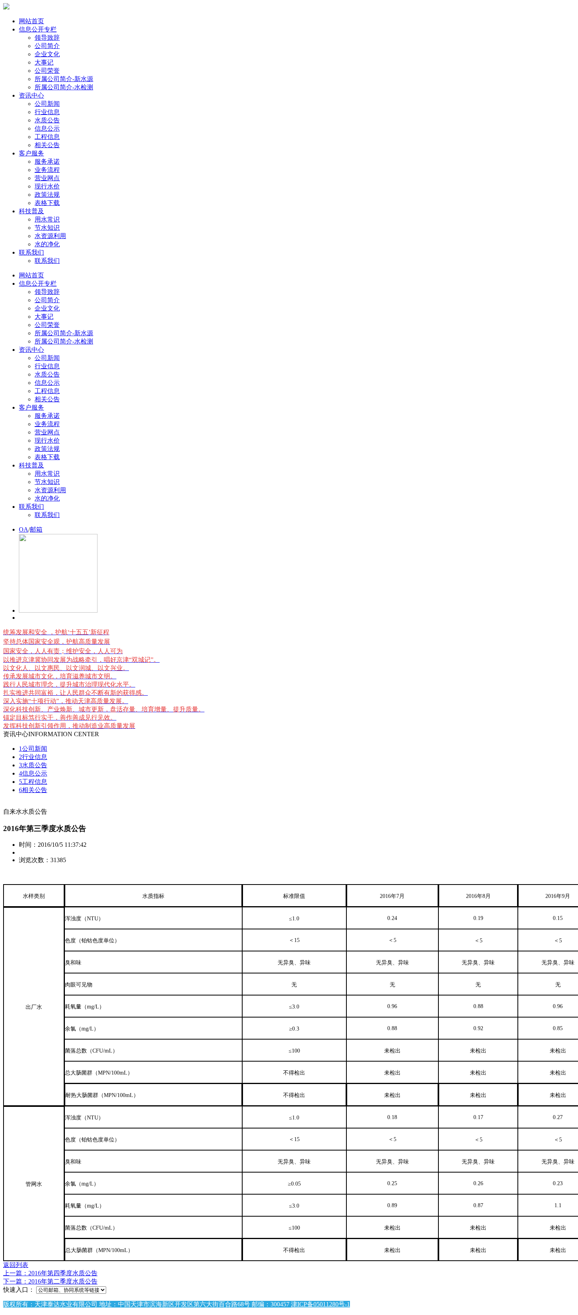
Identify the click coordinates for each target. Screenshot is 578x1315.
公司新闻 (47, 103)
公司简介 (47, 45)
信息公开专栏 (38, 29)
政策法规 (47, 194)
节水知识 (47, 227)
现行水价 (47, 186)
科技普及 (31, 211)
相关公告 (47, 145)
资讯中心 (31, 95)
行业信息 (47, 112)
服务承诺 (47, 161)
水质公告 (47, 120)
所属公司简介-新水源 (64, 79)
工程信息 (47, 136)
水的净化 (47, 244)
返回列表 (15, 1264)
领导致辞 (47, 37)
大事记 (44, 62)
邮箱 (36, 529)
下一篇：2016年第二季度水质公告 (50, 1281)
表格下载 (47, 202)
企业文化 (47, 54)
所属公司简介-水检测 (64, 87)
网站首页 (31, 21)
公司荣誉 (47, 70)
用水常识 (47, 219)
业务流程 (47, 169)
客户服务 (31, 153)
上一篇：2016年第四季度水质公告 (50, 1273)
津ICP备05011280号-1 (320, 1304)
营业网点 (47, 178)
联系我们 (31, 252)
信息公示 (47, 128)
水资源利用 (50, 236)
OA (23, 529)
